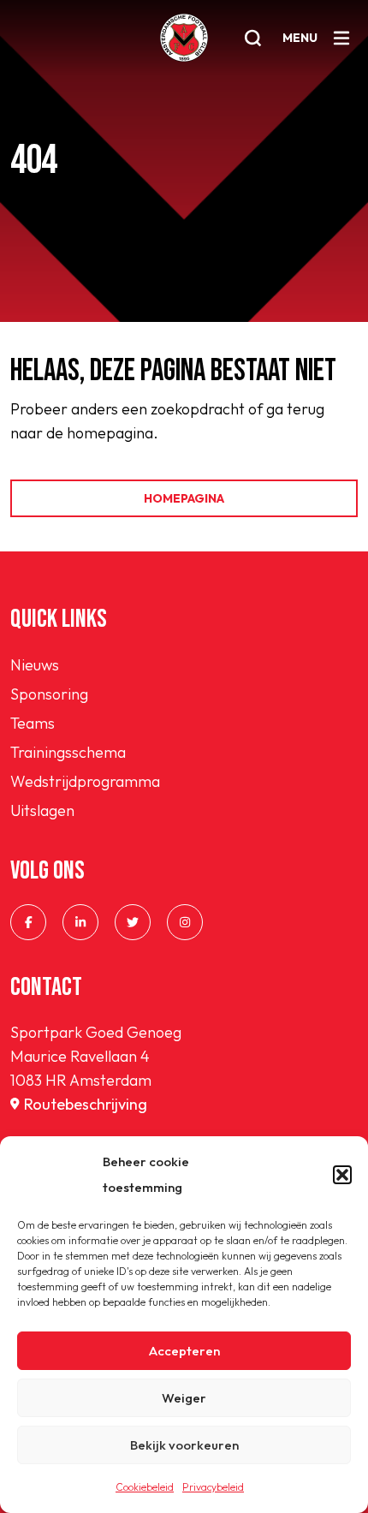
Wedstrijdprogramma (85, 781)
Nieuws (34, 665)
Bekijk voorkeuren (184, 1445)
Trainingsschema (68, 752)
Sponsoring (49, 694)
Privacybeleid (213, 1486)
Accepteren (184, 1351)
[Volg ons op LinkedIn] (80, 922)
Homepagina (184, 498)
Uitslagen (42, 810)
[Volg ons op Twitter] (133, 922)
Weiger (184, 1398)
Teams (32, 723)
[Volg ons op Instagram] (185, 922)
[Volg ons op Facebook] (28, 922)
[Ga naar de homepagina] (184, 38)
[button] (342, 1174)
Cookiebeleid (145, 1486)
